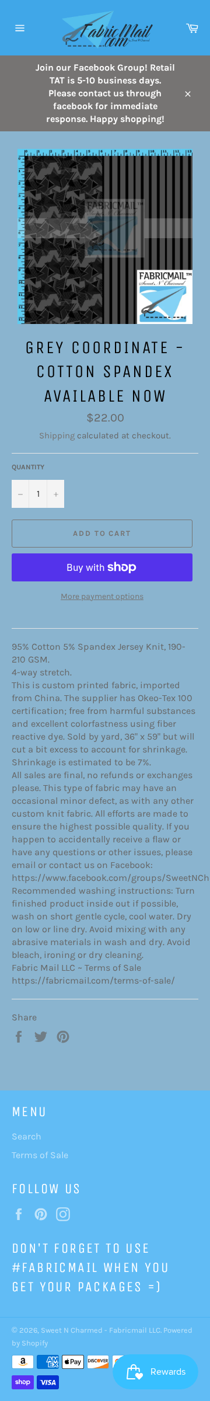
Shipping (57, 435)
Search (26, 1136)
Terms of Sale (40, 1154)
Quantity (28, 467)
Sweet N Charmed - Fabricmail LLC (100, 1330)
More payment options (102, 596)
